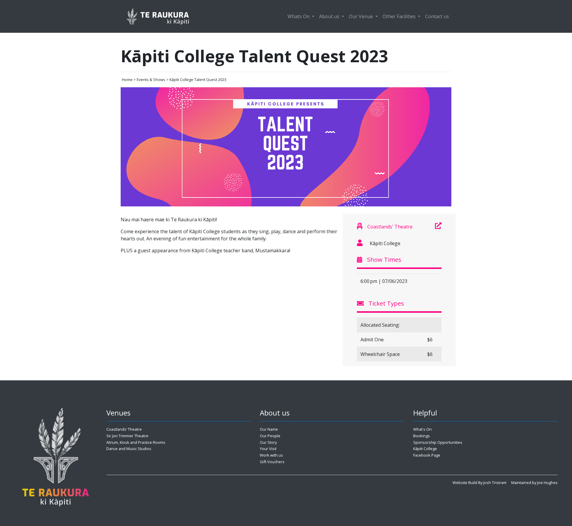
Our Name (269, 429)
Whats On (299, 16)
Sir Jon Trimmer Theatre (127, 435)
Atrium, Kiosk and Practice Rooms (135, 442)
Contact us (437, 16)
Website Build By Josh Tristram (479, 482)
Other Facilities (400, 16)
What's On (422, 429)
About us (330, 16)
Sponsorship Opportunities (437, 442)
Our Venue (361, 16)
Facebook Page (426, 455)
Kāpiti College (425, 448)
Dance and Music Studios (128, 448)
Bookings (421, 435)
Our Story (268, 442)
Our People (270, 435)
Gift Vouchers (272, 461)
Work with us (271, 455)
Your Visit (268, 448)
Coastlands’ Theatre (124, 429)
